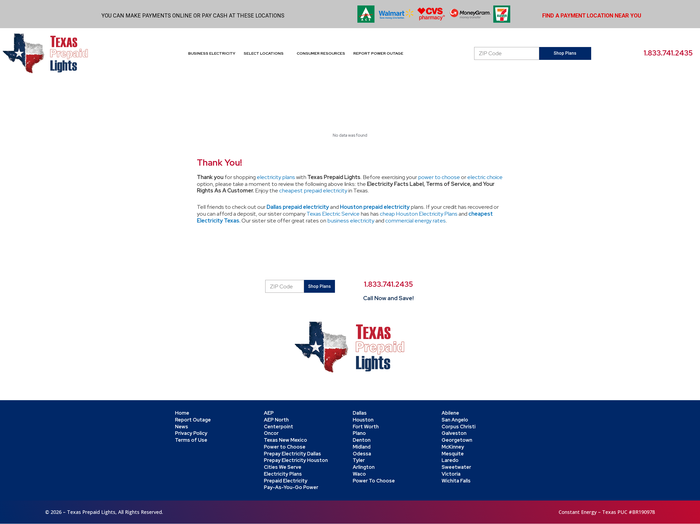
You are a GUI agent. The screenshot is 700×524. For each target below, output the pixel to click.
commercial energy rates (415, 220)
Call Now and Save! (388, 298)
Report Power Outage (378, 53)
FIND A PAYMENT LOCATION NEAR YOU (591, 15)
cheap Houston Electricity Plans (418, 213)
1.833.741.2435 (668, 53)
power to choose (439, 177)
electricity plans (276, 177)
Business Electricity (211, 53)
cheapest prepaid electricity (313, 190)
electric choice (485, 177)
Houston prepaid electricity (375, 206)
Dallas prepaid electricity (298, 206)
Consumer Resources (321, 53)
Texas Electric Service (333, 213)
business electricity (350, 220)
